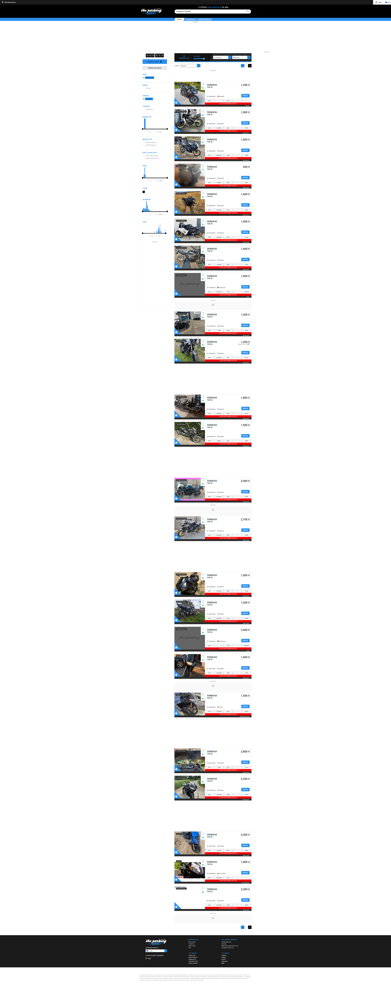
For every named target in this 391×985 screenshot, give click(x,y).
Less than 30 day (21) (152, 156)
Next (250, 65)
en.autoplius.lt (245, 882)
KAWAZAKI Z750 (193, 961)
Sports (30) (149, 109)
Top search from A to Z (227, 948)
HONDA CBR (191, 955)
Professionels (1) (151, 145)
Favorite (177, 101)
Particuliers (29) (151, 142)
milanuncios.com (244, 716)
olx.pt (247, 297)
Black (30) (144, 192)
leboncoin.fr (246, 133)
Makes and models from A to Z (229, 946)
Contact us (191, 944)
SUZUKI (223, 959)
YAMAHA (223, 955)
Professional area (226, 942)
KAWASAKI (224, 961)
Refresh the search (154, 68)
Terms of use (192, 946)
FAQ (189, 948)
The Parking (152, 12)
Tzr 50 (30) (149, 99)
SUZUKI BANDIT (192, 957)
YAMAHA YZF (192, 959)
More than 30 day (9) (152, 158)
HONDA (223, 957)
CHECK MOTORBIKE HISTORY (228, 104)
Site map (223, 944)
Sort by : (177, 65)
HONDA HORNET (193, 963)
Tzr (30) (148, 88)
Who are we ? (192, 942)
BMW (222, 963)
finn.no (247, 105)
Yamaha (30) (149, 77)
